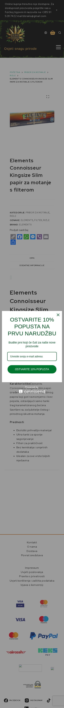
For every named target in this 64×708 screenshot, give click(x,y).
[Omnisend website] (32, 389)
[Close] (58, 315)
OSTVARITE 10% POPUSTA (32, 369)
